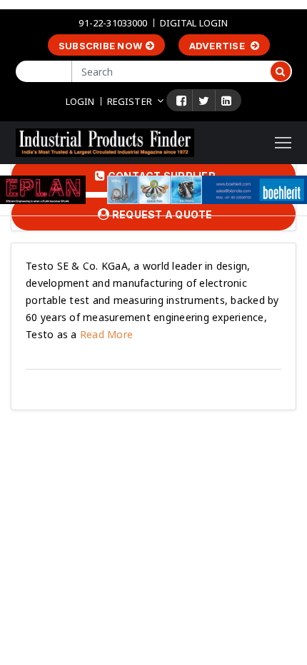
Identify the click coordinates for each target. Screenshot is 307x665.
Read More (105, 334)
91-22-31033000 (113, 22)
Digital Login (194, 22)
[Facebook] (181, 100)
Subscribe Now (100, 45)
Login (80, 101)
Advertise (218, 45)
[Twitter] (203, 100)
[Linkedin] (226, 100)
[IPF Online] (105, 141)
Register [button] (129, 101)
